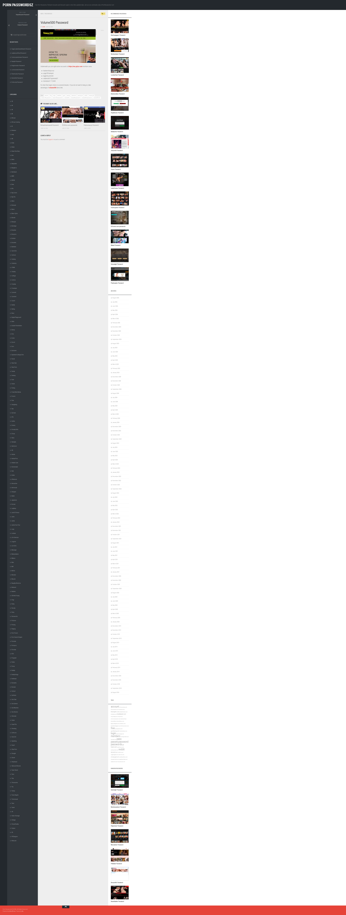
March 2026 (115, 318)
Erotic (13, 338)
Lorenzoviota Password (18, 70)
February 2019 (116, 667)
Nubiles (14, 591)
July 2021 (114, 547)
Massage (14, 550)
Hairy (13, 438)
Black (13, 209)
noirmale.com (113, 739)
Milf (13, 566)
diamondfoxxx (113, 721)
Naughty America (16, 583)
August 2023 (115, 443)
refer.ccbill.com (114, 752)
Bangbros (14, 168)
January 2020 (115, 622)
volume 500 (91, 95)
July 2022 (114, 497)
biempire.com (122, 709)
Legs (13, 529)
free (51, 95)
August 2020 (115, 593)
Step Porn (14, 749)
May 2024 (114, 406)
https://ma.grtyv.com (75, 66)
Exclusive (14, 350)
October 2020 (116, 584)
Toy (12, 786)
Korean (13, 504)
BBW (13, 176)
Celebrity (14, 263)
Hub (13, 471)
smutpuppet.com (115, 757)
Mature (13, 558)
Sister (13, 720)
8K (12, 114)
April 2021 (115, 559)
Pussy (13, 666)
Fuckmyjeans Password (117, 207)
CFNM (13, 267)
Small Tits (14, 724)
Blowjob (14, 222)
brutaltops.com (114, 714)
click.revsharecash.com (115, 719)
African (13, 118)
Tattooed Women (16, 766)
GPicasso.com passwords (118, 226)
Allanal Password (115, 245)
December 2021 (116, 526)
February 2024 (116, 418)
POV (13, 654)
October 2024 (116, 385)
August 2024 (115, 393)
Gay (13, 409)
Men (42, 14)
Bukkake (14, 247)
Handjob (14, 442)
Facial (13, 359)
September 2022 (116, 489)
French (13, 396)
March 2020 (115, 613)
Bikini (13, 201)
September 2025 (116, 339)
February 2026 (116, 323)
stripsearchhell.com (115, 759)
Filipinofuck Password (117, 826)
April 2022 (115, 509)
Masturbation (15, 554)
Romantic (14, 683)
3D (12, 101)
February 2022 (116, 518)
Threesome (15, 782)
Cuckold (14, 292)
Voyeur (13, 828)
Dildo (13, 321)
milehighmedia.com (125, 736)
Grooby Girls (15, 429)
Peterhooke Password (18, 74)
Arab (13, 143)
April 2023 (115, 460)
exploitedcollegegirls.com (116, 726)
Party (13, 612)
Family (13, 371)
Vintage (14, 820)
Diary (13, 313)
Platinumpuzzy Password (91, 125)
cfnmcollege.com (114, 716)
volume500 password (75, 97)
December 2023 (116, 426)
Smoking (14, 728)
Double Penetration (17, 325)
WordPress (12, 911)
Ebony (13, 330)
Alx (22, 911)
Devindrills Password (17, 78)
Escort (13, 342)
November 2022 (116, 480)
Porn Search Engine (17, 637)
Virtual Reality (15, 824)
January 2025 (115, 372)
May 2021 (114, 555)
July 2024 (114, 397)
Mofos (13, 571)
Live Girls (14, 546)
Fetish (13, 384)
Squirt (13, 745)
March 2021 (115, 563)
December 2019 (116, 626)
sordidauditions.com (123, 757)
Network (14, 587)
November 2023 (116, 431)
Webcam (14, 840)
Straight (14, 753)
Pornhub (14, 641)
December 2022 (116, 476)
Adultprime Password (117, 131)
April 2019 (115, 659)
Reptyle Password (16, 61)
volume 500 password (46, 97)
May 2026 (114, 310)
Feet (13, 379)
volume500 (52, 88)
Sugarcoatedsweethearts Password (21, 49)
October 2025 (116, 335)
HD (12, 450)
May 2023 (114, 455)
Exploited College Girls (18, 355)
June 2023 (115, 451)
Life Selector (15, 537)
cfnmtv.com (120, 716)
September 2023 (116, 439)
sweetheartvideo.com (123, 759)
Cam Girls (14, 251)
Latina (13, 521)
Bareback (14, 172)
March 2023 (115, 464)
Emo (13, 334)
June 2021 (115, 551)
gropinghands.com (118, 728)
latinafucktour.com (123, 731)
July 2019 (114, 647)
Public (13, 662)
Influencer (14, 479)
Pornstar (14, 649)
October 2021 (116, 534)
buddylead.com (121, 714)
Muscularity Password (117, 845)
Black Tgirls (15, 213)
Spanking (14, 741)
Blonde (13, 217)
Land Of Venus (15, 512)
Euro (13, 346)
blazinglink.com (115, 712)
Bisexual (14, 205)
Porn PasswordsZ (18, 5)
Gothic (13, 421)
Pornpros (14, 645)
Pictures (14, 620)
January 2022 (115, 522)
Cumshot (14, 296)
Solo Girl (14, 737)
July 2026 (114, 302)
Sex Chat (14, 699)
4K (12, 105)
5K (12, 109)
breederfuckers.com (123, 711)
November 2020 (116, 580)
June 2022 (115, 501)
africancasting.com (123, 707)
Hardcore (14, 446)
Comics (14, 280)
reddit (86, 95)
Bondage (14, 226)
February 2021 (116, 568)
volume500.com (97, 97)
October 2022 (116, 485)
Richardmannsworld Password (50, 125)
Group (13, 433)
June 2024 (115, 401)
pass (64, 95)
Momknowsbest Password (118, 807)
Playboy (14, 629)
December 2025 (116, 327)
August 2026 (115, 298)
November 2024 (116, 381)
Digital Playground (16, 317)
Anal (13, 134)
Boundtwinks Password (117, 901)
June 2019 (115, 651)
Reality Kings (15, 674)
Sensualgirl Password (117, 264)
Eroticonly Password (17, 82)
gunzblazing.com (115, 731)
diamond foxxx (123, 719)
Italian (13, 496)
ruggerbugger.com (114, 754)
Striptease (14, 762)
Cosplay (14, 284)
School (13, 691)
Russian (14, 687)
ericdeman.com (122, 723)
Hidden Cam (15, 463)
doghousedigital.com (115, 723)
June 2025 (115, 352)
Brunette (14, 242)
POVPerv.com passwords (69, 125)
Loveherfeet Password (117, 75)
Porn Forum (15, 633)
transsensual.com (121, 761)
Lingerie (14, 541)
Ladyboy (14, 508)
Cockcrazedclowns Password (20, 57)
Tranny (13, 791)
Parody (13, 608)
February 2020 (116, 617)
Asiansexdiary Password (118, 94)
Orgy (13, 600)
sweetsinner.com (114, 761)
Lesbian (14, 533)
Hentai (13, 454)
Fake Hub (14, 363)
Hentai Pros (15, 458)
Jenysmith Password (117, 150)
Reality (13, 670)
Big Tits (13, 197)
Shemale (14, 716)
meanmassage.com (120, 733)
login (43, 27)
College (14, 276)
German (14, 413)
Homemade (15, 467)
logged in (50, 139)
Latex (13, 517)
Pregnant (14, 658)
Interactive (14, 483)
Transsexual (15, 799)
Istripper (14, 492)
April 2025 (115, 360)
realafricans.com (120, 747)
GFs (13, 417)
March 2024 (115, 414)
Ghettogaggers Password (118, 35)
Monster (14, 575)
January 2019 (115, 671)
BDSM (13, 180)
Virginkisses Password (117, 113)
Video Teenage (16, 816)
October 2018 (116, 684)
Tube (13, 803)
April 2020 (115, 609)
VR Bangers (15, 836)
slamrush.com (121, 754)
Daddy (13, 305)
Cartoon (14, 255)
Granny (13, 425)
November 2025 (116, 331)
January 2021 (115, 572)
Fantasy (14, 375)
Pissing (13, 625)
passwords (80, 95)
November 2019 (116, 630)
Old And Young (15, 595)
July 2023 (114, 447)
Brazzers (14, 234)
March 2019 (115, 663)
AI (12, 126)
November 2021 (116, 530)
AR (12, 139)
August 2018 (115, 692)
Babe (13, 159)
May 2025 (114, 356)
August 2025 (115, 343)
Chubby (14, 271)
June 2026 (115, 306)
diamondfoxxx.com (120, 721)
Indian (13, 475)
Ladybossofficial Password (19, 53)
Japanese (14, 500)
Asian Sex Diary (16, 151)
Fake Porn (14, 367)
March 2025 (115, 364)
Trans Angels (15, 795)
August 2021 (115, 543)
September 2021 (116, 539)
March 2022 (115, 514)
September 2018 (116, 688)
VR (12, 832)
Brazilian (14, 230)
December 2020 (116, 576)
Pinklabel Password (116, 864)
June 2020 (115, 601)
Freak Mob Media (16, 392)
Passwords (48, 14)
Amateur (14, 130)
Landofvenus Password (117, 188)
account (46, 95)
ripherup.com (120, 752)
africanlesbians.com (115, 709)
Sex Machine (15, 708)
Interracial (14, 487)
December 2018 (116, 676)
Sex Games (15, 703)
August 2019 (115, 642)
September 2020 (116, 588)
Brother (14, 238)
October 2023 (116, 435)
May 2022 (114, 505)
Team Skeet (15, 770)
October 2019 (116, 634)
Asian (13, 147)
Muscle (13, 579)
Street (13, 757)
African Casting (16, 122)
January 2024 (115, 422)
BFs (13, 188)
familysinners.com (125, 726)
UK (12, 811)
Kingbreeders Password (18, 65)
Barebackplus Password (117, 54)
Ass (13, 155)
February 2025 (116, 368)
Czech (13, 301)
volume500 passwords (87, 97)
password (74, 95)
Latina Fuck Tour (16, 525)
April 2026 (115, 314)
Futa (13, 400)
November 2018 (116, 680)
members (59, 95)
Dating (13, 309)
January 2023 (115, 472)
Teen (13, 774)
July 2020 (114, 597)
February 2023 (116, 468)
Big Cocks (14, 193)
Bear (13, 184)
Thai (13, 778)
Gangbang (14, 404)
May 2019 (114, 655)
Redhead (14, 679)
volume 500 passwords (58, 97)
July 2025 (114, 347)
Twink (13, 807)
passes (68, 95)
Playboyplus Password (117, 283)
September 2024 (116, 389)
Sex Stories (15, 712)
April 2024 (115, 410)
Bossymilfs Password (117, 882)
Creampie (14, 288)
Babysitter (14, 163)
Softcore (14, 732)
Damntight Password (117, 790)
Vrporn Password (116, 169)
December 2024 (116, 377)
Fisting (13, 388)
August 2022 (115, 493)
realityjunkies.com (114, 750)
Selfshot (14, 695)
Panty (13, 604)
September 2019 (116, 638)
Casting (14, 259)
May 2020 (114, 605)
